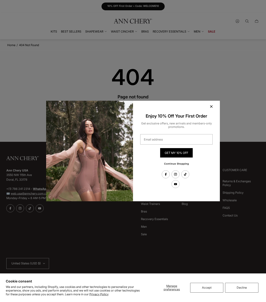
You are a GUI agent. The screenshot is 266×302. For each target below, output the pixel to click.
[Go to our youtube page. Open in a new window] (176, 184)
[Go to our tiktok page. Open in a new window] (185, 174)
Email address (153, 139)
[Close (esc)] (211, 106)
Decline (242, 287)
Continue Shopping (176, 163)
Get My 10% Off (176, 153)
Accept (207, 287)
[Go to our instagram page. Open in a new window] (176, 174)
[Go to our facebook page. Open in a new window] (166, 174)
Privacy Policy (99, 294)
